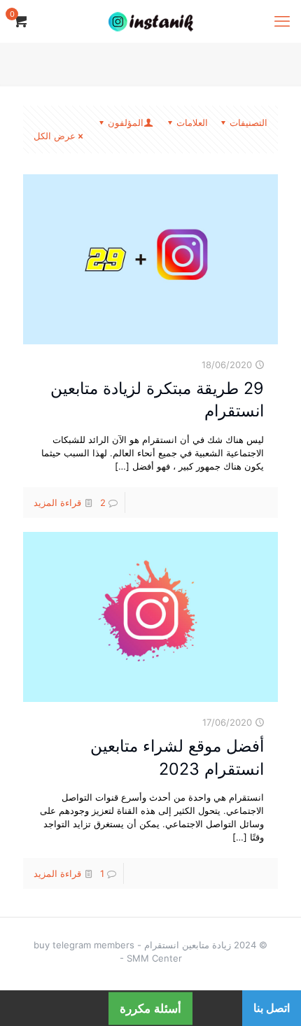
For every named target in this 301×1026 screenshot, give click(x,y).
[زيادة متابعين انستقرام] (150, 20)
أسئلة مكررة (150, 1008)
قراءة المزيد (57, 502)
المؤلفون (126, 122)
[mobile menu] (282, 21)
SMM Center (154, 958)
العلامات (192, 122)
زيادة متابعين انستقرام (187, 944)
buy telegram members (84, 944)
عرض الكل (55, 135)
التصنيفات (248, 122)
